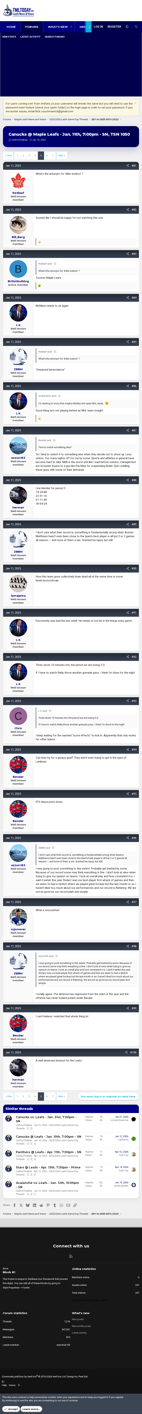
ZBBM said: (44, 847)
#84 (134, 297)
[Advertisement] (71, 68)
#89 (134, 524)
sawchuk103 (63, 1344)
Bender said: (45, 440)
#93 (134, 701)
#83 (134, 254)
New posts (9, 36)
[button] (71, 26)
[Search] (136, 26)
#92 (134, 656)
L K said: (43, 710)
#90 (134, 568)
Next (60, 155)
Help (4, 1385)
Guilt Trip (123, 1155)
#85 (134, 342)
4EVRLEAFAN (121, 1185)
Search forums (55, 36)
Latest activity (30, 36)
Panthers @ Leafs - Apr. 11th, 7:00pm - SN (48, 1152)
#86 (134, 386)
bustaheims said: (47, 396)
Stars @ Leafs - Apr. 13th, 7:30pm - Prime (48, 1167)
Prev (9, 155)
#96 (134, 838)
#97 (134, 902)
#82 (134, 209)
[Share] (127, 165)
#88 (134, 480)
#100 (133, 1052)
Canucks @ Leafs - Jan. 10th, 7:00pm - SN (48, 1136)
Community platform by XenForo (34, 1376)
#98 (134, 946)
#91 (134, 612)
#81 (134, 165)
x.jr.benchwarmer (119, 1120)
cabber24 (123, 1139)
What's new (58, 27)
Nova (5, 1268)
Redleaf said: (45, 263)
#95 (134, 793)
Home (11, 27)
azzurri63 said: (46, 956)
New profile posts (81, 1326)
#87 (134, 430)
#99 (134, 1008)
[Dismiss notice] (135, 104)
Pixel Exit (83, 1376)
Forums (31, 27)
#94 (134, 749)
